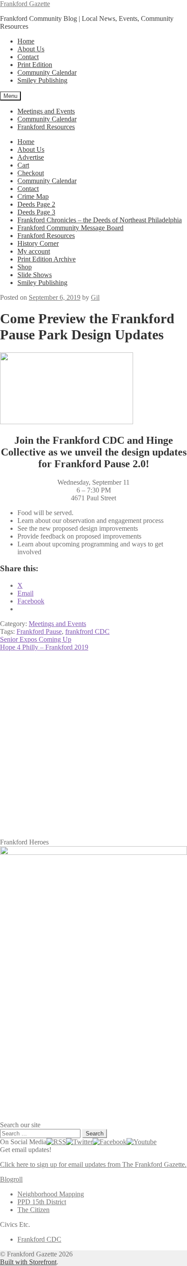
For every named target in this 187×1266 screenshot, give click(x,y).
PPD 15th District (41, 1202)
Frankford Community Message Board (70, 227)
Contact (28, 56)
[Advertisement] (93, 744)
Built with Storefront (28, 1262)
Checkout (30, 173)
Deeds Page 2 (36, 204)
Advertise (30, 157)
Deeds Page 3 (36, 212)
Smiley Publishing (42, 80)
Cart (23, 165)
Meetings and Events (46, 111)
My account (33, 251)
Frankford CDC (39, 1239)
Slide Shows (34, 274)
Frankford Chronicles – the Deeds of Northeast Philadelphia (99, 220)
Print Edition (34, 64)
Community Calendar (47, 72)
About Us (30, 49)
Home (25, 41)
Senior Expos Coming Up (35, 639)
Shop (24, 267)
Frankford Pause (39, 631)
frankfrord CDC (87, 631)
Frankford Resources (46, 127)
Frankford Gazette (25, 3)
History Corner (38, 243)
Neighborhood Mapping (50, 1194)
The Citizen (33, 1209)
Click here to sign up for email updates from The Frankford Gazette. (93, 1164)
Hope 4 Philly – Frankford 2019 (44, 647)
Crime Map (33, 196)
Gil (95, 297)
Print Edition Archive (46, 259)
